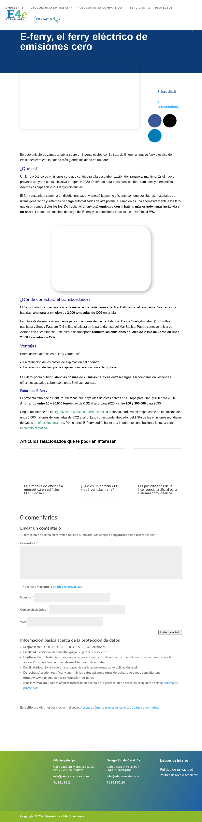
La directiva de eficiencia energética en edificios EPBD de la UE (43, 489)
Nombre (27, 597)
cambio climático (35, 428)
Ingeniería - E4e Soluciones (65, 816)
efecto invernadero (51, 422)
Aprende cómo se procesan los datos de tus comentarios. (119, 707)
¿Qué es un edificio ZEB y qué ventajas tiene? (99, 488)
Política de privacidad (176, 769)
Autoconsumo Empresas (49, 8)
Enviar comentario (170, 632)
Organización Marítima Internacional (78, 412)
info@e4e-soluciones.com (71, 776)
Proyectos (164, 8)
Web (23, 622)
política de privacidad (67, 586)
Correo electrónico (34, 609)
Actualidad (15, 19)
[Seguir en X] (170, 120)
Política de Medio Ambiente (179, 775)
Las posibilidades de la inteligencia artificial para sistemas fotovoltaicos (157, 489)
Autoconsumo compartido (100, 8)
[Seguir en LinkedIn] (155, 135)
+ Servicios (136, 8)
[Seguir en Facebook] (155, 120)
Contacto (44, 19)
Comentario (29, 543)
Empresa (13, 8)
